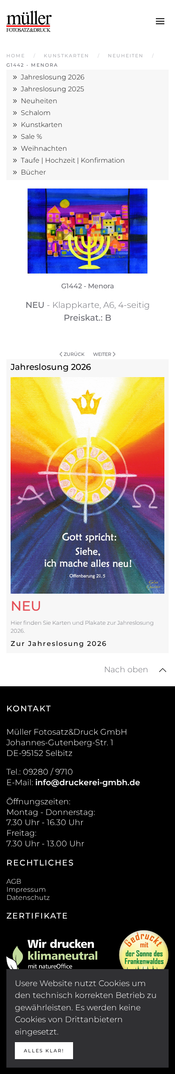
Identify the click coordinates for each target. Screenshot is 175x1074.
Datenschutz (28, 898)
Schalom (36, 113)
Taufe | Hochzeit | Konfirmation (73, 160)
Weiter (102, 354)
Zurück (74, 354)
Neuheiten (39, 101)
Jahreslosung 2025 (52, 89)
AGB (13, 881)
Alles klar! (44, 1051)
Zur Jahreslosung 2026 (59, 644)
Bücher (33, 172)
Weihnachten (44, 148)
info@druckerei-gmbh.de (87, 782)
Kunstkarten (41, 125)
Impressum (26, 889)
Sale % (31, 136)
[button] (160, 21)
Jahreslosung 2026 (53, 77)
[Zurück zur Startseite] (29, 21)
